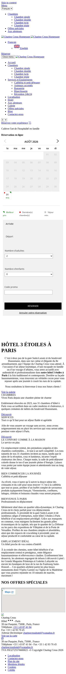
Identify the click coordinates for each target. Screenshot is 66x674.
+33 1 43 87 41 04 (22, 627)
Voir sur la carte (9, 635)
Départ (9, 236)
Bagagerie (19, 88)
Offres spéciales (16, 108)
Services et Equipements (20, 79)
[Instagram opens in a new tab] (2, 638)
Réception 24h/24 (23, 94)
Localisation (14, 97)
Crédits (11, 670)
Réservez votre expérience (14, 123)
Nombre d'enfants (14, 268)
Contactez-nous (15, 114)
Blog (10, 111)
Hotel (10, 100)
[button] (4, 5)
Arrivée (9, 223)
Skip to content (8, 2)
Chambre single (22, 68)
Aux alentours (15, 102)
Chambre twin (21, 74)
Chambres (13, 65)
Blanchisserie (21, 91)
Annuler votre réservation (33, 312)
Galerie (11, 105)
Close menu (8, 57)
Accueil (12, 62)
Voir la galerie (8, 392)
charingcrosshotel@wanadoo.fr (39, 632)
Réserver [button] (5, 53)
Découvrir (6, 414)
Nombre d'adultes (14, 250)
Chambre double (22, 71)
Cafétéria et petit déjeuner (27, 82)
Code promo (11, 286)
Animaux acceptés (23, 85)
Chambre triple (21, 76)
